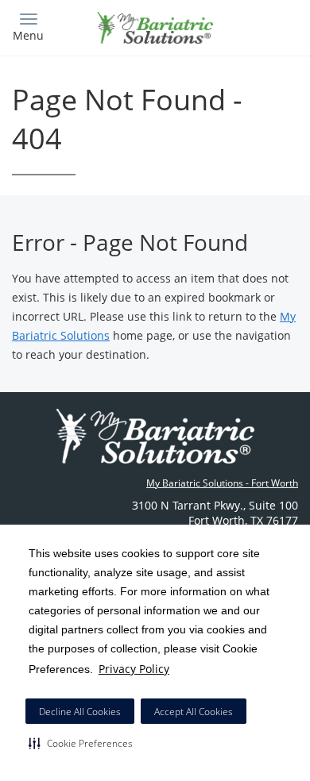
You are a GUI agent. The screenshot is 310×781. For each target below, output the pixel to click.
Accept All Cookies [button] (193, 711)
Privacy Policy (134, 668)
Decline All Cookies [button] (80, 711)
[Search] (262, 26)
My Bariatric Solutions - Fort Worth (222, 483)
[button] (80, 743)
